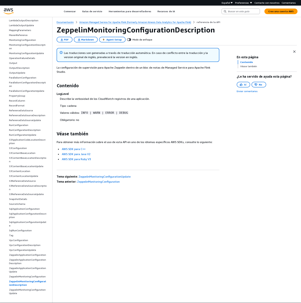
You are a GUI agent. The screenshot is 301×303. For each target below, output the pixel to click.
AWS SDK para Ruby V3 (76, 159)
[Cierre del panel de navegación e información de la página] (294, 51)
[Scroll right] (177, 11)
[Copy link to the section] (54, 85)
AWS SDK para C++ (74, 149)
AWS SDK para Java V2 (76, 154)
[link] (208, 22)
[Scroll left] (61, 11)
